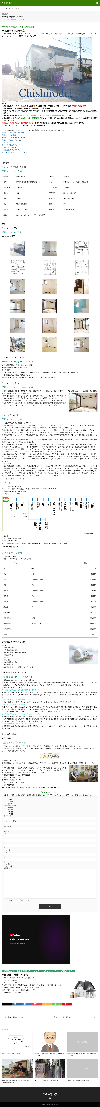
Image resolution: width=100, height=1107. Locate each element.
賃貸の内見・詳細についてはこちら (14, 152)
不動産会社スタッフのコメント (13, 150)
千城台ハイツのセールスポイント (13, 137)
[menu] (97, 3)
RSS (50, 1098)
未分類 (5, 13)
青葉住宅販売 (50, 1094)
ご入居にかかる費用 (9, 147)
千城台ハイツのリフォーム (11, 140)
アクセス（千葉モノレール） (12, 145)
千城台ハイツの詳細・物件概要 (13, 133)
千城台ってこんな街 (9, 142)
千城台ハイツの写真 (9, 135)
